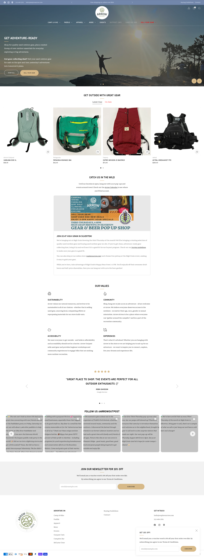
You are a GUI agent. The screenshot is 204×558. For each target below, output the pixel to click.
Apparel (79, 22)
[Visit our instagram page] (8, 2)
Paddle (67, 22)
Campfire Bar (131, 22)
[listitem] (102, 2)
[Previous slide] (194, 81)
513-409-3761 (20, 2)
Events (103, 22)
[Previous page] (3, 131)
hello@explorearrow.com (34, 2)
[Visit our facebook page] (5, 2)
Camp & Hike (53, 22)
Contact (197, 2)
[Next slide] (199, 81)
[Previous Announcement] (71, 2)
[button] (100, 84)
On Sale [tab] (108, 102)
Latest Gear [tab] (97, 102)
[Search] (199, 8)
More (91, 22)
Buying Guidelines (187, 2)
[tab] (100, 167)
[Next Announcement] (132, 2)
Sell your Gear (147, 22)
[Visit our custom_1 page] (12, 2)
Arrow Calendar (111, 187)
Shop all (11, 73)
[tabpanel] (102, 138)
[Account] (189, 8)
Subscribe (188, 549)
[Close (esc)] (196, 530)
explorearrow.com (94, 256)
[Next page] (200, 131)
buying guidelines (138, 247)
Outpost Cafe (116, 22)
